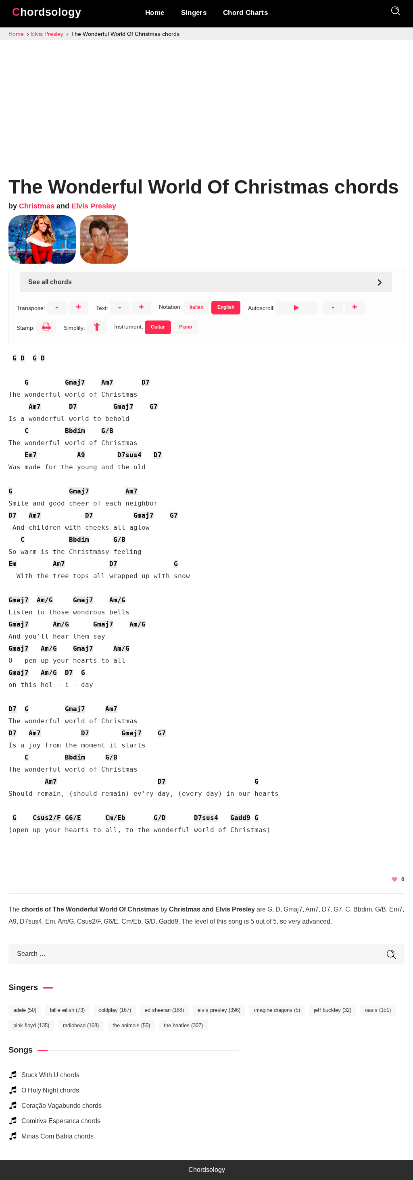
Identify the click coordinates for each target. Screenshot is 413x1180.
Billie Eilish (67, 1010)
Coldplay (114, 1010)
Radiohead (81, 1025)
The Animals (131, 1025)
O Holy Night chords (50, 1090)
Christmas (36, 206)
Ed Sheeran (164, 1010)
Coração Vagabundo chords (61, 1105)
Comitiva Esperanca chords (60, 1121)
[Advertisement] (206, 100)
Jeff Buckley (332, 1010)
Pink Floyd (31, 1025)
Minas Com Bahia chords (57, 1136)
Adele (24, 1010)
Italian (196, 307)
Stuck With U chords (50, 1075)
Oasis (378, 1010)
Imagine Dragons (277, 1010)
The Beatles (183, 1025)
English (225, 307)
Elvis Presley (93, 206)
